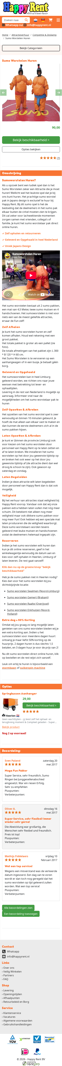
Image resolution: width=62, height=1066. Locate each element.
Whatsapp (13, 951)
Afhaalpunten (11, 998)
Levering (8, 990)
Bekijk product (11, 727)
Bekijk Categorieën (31, 48)
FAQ (5, 979)
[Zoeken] (26, 20)
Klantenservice (12, 1013)
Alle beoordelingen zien (18, 908)
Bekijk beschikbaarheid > (31, 140)
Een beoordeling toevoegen (21, 914)
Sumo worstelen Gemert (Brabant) (28, 597)
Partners (8, 975)
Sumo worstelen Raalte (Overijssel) (28, 603)
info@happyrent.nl (18, 956)
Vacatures (9, 1017)
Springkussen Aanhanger (19, 693)
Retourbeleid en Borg (16, 1002)
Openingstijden (12, 994)
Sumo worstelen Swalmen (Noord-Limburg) (33, 591)
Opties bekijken (31, 149)
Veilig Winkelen (12, 971)
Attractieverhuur (20, 34)
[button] (58, 20)
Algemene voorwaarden (17, 1020)
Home (5, 34)
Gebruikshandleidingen (17, 1024)
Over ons (8, 967)
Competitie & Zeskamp (45, 34)
